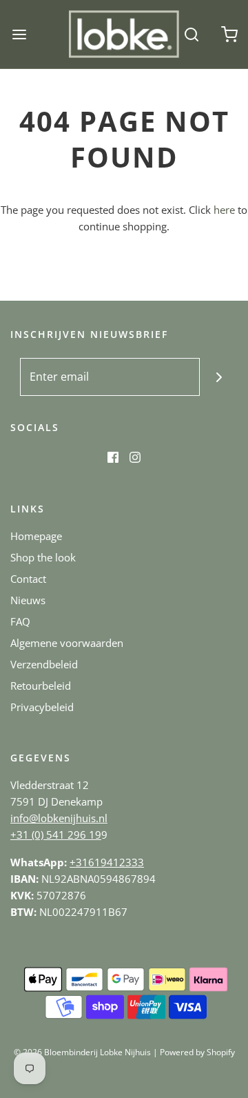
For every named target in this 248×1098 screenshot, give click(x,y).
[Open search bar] (191, 34)
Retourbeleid (40, 685)
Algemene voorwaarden (66, 643)
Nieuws (27, 600)
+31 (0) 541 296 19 (55, 834)
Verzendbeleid (44, 664)
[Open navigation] (19, 34)
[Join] (219, 377)
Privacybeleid (42, 707)
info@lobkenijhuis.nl (58, 818)
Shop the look (43, 557)
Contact (28, 579)
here (224, 210)
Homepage (36, 536)
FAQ (20, 621)
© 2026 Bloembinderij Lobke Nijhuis (82, 1052)
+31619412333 (107, 862)
